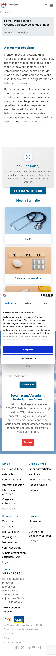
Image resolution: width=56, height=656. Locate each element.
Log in (6, 562)
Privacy (7, 638)
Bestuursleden (11, 531)
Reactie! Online (38, 484)
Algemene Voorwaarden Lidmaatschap (21, 629)
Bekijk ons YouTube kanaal (28, 190)
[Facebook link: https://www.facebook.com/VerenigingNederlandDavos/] (17, 647)
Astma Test (9, 474)
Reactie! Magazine (40, 479)
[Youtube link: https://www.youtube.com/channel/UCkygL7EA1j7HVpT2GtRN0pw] (33, 647)
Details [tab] (28, 303)
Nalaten (33, 541)
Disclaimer (8, 633)
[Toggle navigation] (52, 5)
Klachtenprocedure (12, 643)
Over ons (7, 521)
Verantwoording (11, 547)
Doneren (34, 526)
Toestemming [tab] (10, 303)
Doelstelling (9, 526)
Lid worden (35, 521)
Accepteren (28, 349)
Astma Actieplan (12, 479)
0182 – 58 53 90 (12, 573)
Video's (33, 490)
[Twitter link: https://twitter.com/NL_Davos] (22, 647)
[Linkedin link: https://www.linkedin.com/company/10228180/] (28, 647)
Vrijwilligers (9, 537)
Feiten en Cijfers (12, 469)
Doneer (28, 442)
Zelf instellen (26, 358)
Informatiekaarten (13, 484)
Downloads (9, 508)
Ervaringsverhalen (40, 469)
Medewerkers (10, 542)
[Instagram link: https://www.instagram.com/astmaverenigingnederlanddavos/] (39, 647)
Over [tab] (46, 303)
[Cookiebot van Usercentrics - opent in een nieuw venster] (41, 295)
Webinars (34, 474)
